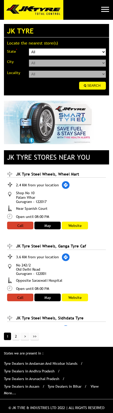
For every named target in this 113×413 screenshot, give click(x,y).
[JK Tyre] (33, 10)
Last (34, 336)
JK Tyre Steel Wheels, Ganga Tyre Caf (51, 246)
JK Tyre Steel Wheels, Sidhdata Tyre (50, 317)
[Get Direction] (65, 185)
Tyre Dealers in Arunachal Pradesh (31, 379)
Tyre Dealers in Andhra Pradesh (29, 371)
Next (25, 336)
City (10, 62)
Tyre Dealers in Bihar (64, 386)
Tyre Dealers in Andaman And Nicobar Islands (41, 363)
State (12, 51)
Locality (13, 73)
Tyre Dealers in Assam (21, 386)
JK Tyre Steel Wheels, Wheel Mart (47, 174)
